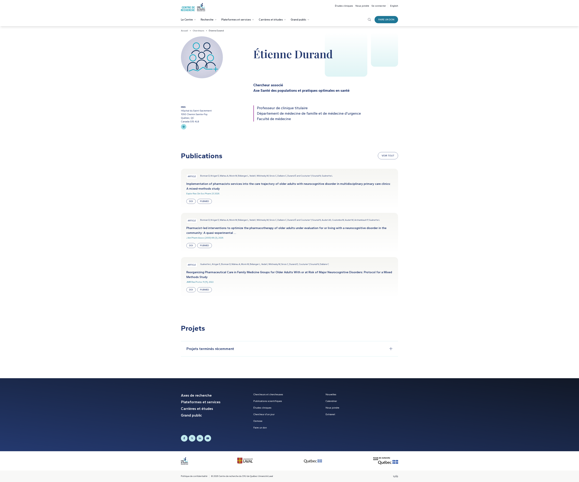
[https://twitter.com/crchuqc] (192, 438)
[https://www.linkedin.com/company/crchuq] (200, 438)
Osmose (257, 421)
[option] (393, 5)
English (394, 5)
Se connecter (379, 5)
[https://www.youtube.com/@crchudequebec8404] (207, 438)
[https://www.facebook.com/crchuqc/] (184, 438)
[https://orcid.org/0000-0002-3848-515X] (183, 126)
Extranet (330, 414)
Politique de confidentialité (194, 476)
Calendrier (331, 401)
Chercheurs (198, 30)
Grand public (298, 19)
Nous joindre (362, 5)
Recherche (207, 19)
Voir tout (388, 155)
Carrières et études (271, 19)
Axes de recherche (196, 395)
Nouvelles (331, 394)
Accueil (184, 30)
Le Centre (187, 19)
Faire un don (386, 19)
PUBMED (204, 201)
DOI (191, 201)
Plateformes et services (236, 19)
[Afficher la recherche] (369, 19)
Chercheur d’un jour (264, 414)
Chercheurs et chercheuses (268, 394)
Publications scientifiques (267, 401)
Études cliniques (344, 5)
